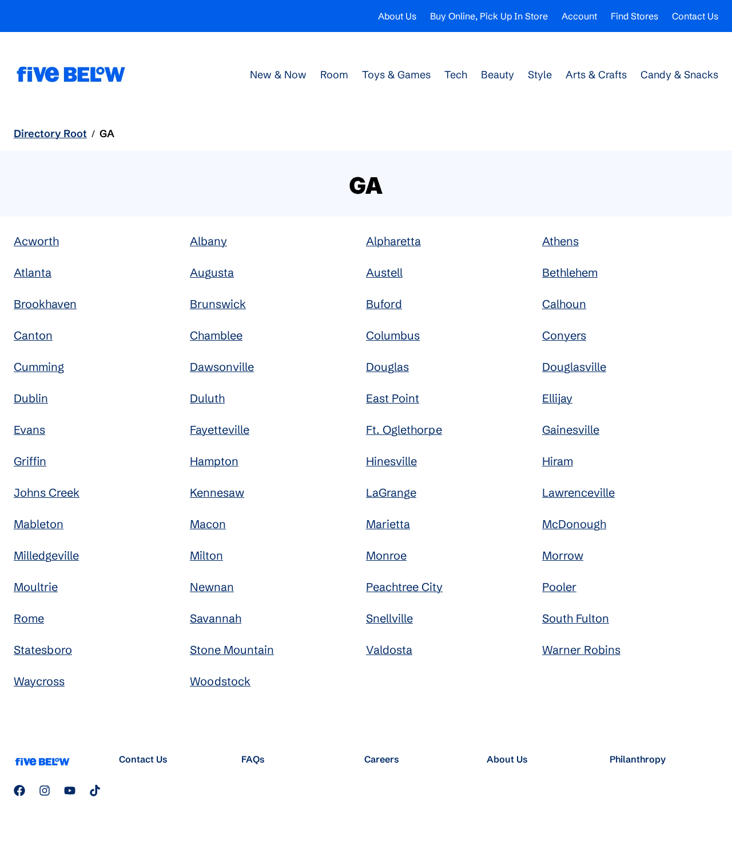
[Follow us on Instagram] (44, 790)
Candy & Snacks (679, 74)
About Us (397, 16)
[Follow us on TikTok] (95, 790)
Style (540, 74)
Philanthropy (638, 759)
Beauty (497, 74)
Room (334, 74)
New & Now (278, 74)
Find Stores (634, 16)
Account (579, 16)
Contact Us (695, 16)
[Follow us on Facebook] (19, 790)
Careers (381, 759)
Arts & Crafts (596, 74)
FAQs (253, 759)
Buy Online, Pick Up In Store (489, 16)
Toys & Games (396, 74)
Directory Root (50, 133)
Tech (455, 74)
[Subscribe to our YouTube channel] (69, 790)
